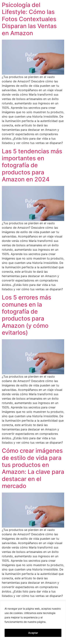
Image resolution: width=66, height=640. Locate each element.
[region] (33, 620)
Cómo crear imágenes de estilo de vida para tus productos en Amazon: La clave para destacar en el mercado (33, 468)
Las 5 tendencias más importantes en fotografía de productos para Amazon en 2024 (32, 165)
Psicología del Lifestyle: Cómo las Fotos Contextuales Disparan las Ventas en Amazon (29, 19)
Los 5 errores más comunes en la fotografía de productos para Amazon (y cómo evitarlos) (26, 315)
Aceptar (33, 632)
